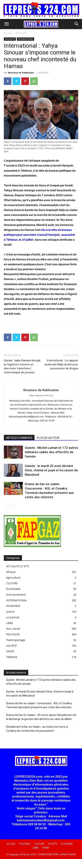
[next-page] (12, 506)
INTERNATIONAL (25, 39)
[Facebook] (7, 81)
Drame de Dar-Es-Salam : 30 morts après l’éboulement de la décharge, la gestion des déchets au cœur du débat (41, 717)
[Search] (76, 24)
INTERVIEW (13, 606)
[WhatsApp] (34, 81)
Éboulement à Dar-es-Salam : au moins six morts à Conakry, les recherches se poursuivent (37, 728)
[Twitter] (16, 81)
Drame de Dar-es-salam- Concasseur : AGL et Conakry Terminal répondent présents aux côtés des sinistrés (39, 705)
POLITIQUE (13, 634)
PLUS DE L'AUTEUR (48, 437)
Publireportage (15, 640)
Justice (10, 611)
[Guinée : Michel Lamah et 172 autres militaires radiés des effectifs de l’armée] (13, 452)
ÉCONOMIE (13, 589)
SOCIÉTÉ (11, 645)
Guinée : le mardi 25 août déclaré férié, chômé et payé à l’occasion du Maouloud (51, 470)
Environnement (16, 594)
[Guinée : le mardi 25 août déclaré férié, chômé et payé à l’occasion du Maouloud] (13, 470)
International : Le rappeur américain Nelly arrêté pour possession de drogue (61, 364)
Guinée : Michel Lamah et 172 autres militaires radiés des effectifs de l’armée (51, 452)
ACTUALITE (21, 33)
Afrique (11, 572)
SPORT (10, 651)
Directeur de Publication (21, 72)
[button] (6, 24)
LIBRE (9, 623)
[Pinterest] (25, 81)
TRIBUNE (11, 657)
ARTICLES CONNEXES (19, 437)
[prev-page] (6, 506)
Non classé (13, 628)
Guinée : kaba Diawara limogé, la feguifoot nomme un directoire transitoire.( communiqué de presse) (22, 366)
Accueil (7, 33)
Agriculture (13, 577)
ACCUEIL (11, 843)
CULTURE (12, 583)
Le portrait (12, 617)
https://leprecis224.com (41, 395)
